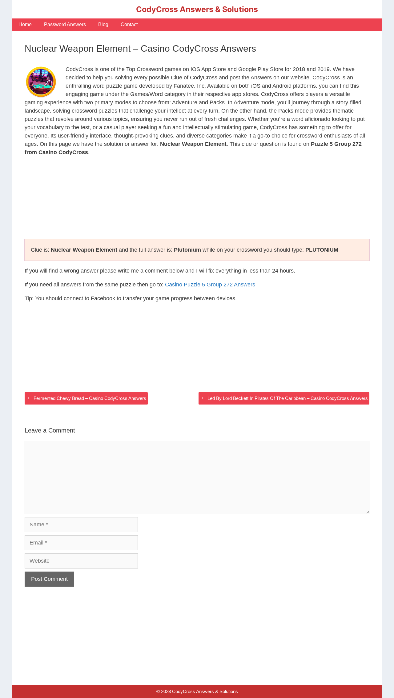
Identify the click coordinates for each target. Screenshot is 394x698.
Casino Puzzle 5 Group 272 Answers (210, 284)
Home (25, 24)
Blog (103, 24)
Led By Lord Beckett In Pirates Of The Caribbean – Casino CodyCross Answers (287, 398)
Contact (129, 24)
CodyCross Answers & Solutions (197, 9)
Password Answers (65, 24)
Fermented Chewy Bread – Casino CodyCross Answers (90, 398)
